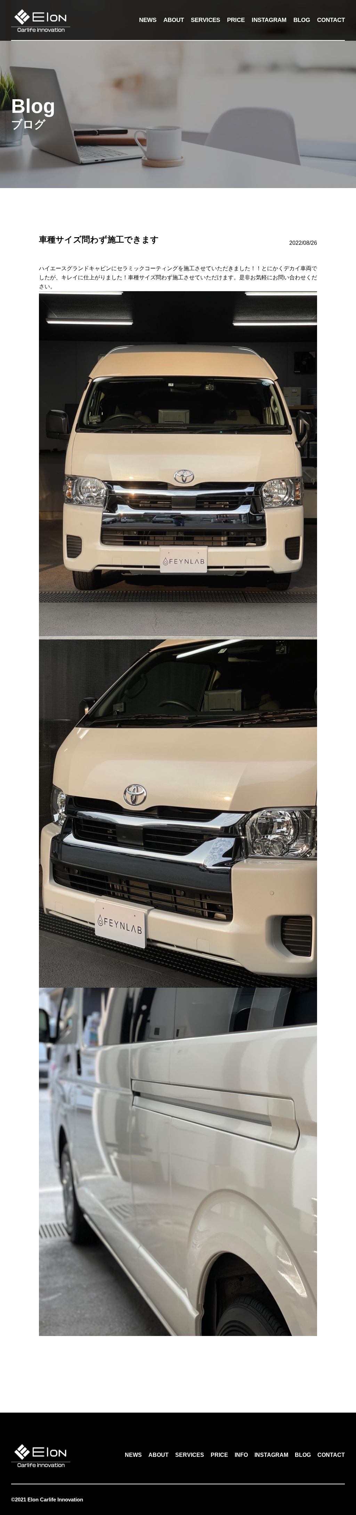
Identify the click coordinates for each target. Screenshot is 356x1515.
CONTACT (331, 20)
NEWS (147, 20)
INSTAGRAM (269, 20)
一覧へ (178, 1364)
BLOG (301, 20)
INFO (241, 1455)
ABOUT (173, 20)
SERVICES (205, 20)
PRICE (236, 20)
